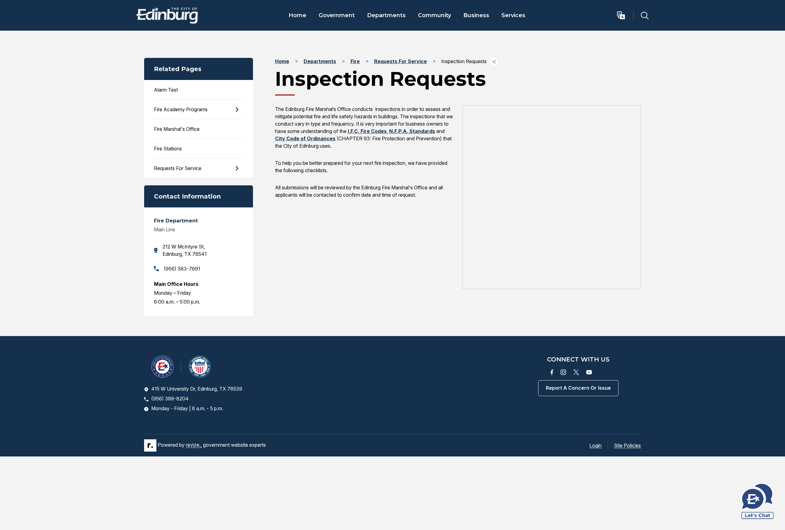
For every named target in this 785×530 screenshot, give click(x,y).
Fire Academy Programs (181, 109)
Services (513, 15)
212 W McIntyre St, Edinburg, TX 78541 (185, 250)
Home (297, 15)
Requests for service (177, 168)
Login (595, 445)
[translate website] (625, 15)
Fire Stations (168, 149)
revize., (194, 445)
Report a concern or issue (578, 388)
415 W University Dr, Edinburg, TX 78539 (196, 389)
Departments (386, 15)
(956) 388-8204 (170, 399)
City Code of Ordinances (305, 138)
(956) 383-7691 (182, 269)
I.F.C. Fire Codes (367, 131)
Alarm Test (166, 90)
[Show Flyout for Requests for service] (236, 168)
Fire (355, 61)
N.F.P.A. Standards (412, 131)
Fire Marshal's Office (177, 129)
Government (337, 15)
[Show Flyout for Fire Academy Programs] (236, 109)
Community (434, 15)
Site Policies (627, 445)
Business (476, 15)
